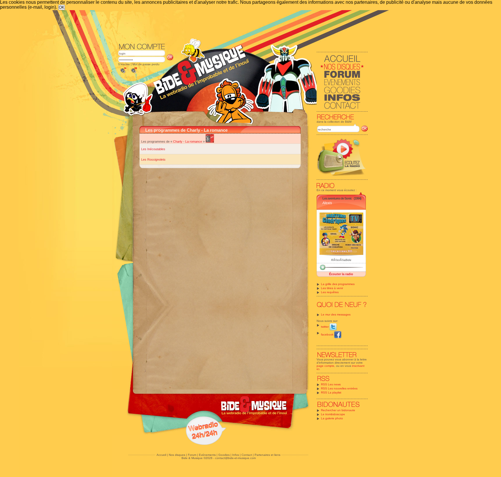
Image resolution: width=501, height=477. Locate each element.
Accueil (161, 454)
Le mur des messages (336, 314)
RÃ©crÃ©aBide (341, 260)
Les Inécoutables (153, 149)
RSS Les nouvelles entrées (339, 388)
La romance (193, 141)
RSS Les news (331, 384)
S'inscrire (124, 64)
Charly (177, 141)
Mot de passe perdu (145, 64)
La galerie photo (332, 418)
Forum (192, 454)
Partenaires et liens (267, 454)
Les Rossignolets (153, 159)
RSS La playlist (331, 392)
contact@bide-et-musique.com (235, 458)
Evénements (207, 454)
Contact (247, 454)
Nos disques (177, 454)
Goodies (224, 454)
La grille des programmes (338, 284)
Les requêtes (330, 292)
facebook (327, 334)
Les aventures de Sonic (337, 198)
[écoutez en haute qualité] (134, 73)
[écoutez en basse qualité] (123, 73)
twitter (325, 326)
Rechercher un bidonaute (338, 410)
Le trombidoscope (333, 414)
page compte (325, 365)
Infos (235, 454)
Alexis (327, 203)
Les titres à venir (332, 288)
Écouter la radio (341, 274)
